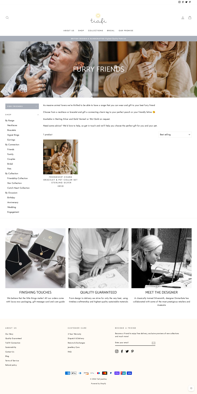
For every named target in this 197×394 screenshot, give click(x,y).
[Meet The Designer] (161, 258)
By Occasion (11, 192)
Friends (10, 149)
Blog (7, 356)
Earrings (11, 139)
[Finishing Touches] (35, 258)
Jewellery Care (74, 347)
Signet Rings (13, 134)
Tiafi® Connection (12, 342)
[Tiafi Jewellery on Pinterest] (132, 351)
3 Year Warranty (74, 334)
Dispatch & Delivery (76, 338)
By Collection (11, 173)
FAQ (69, 351)
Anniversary (12, 202)
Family (10, 154)
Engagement (13, 212)
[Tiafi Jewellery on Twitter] (127, 351)
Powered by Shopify (98, 383)
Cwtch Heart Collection (18, 187)
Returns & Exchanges (76, 342)
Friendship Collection (17, 178)
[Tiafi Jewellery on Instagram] (116, 351)
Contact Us (9, 351)
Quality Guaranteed (13, 338)
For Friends (15, 106)
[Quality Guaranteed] (98, 258)
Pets (9, 168)
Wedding (11, 207)
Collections (95, 30)
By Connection (12, 144)
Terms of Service (12, 360)
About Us (69, 30)
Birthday (11, 197)
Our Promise (126, 30)
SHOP (81, 30)
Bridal (111, 30)
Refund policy (11, 365)
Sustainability (10, 347)
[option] (98, 38)
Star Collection (14, 183)
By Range (9, 120)
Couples (11, 159)
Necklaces (12, 125)
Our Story (9, 334)
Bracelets (11, 130)
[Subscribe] (153, 342)
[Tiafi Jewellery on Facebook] (122, 351)
